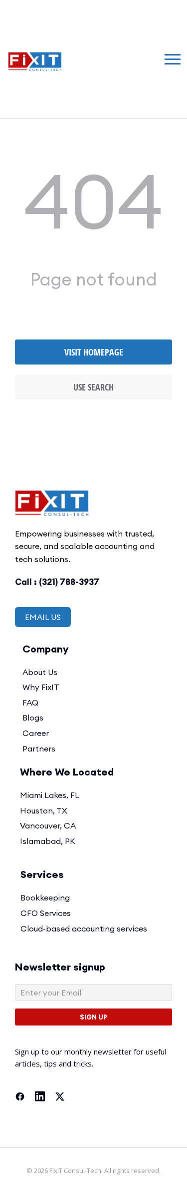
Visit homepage (93, 352)
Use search (93, 387)
